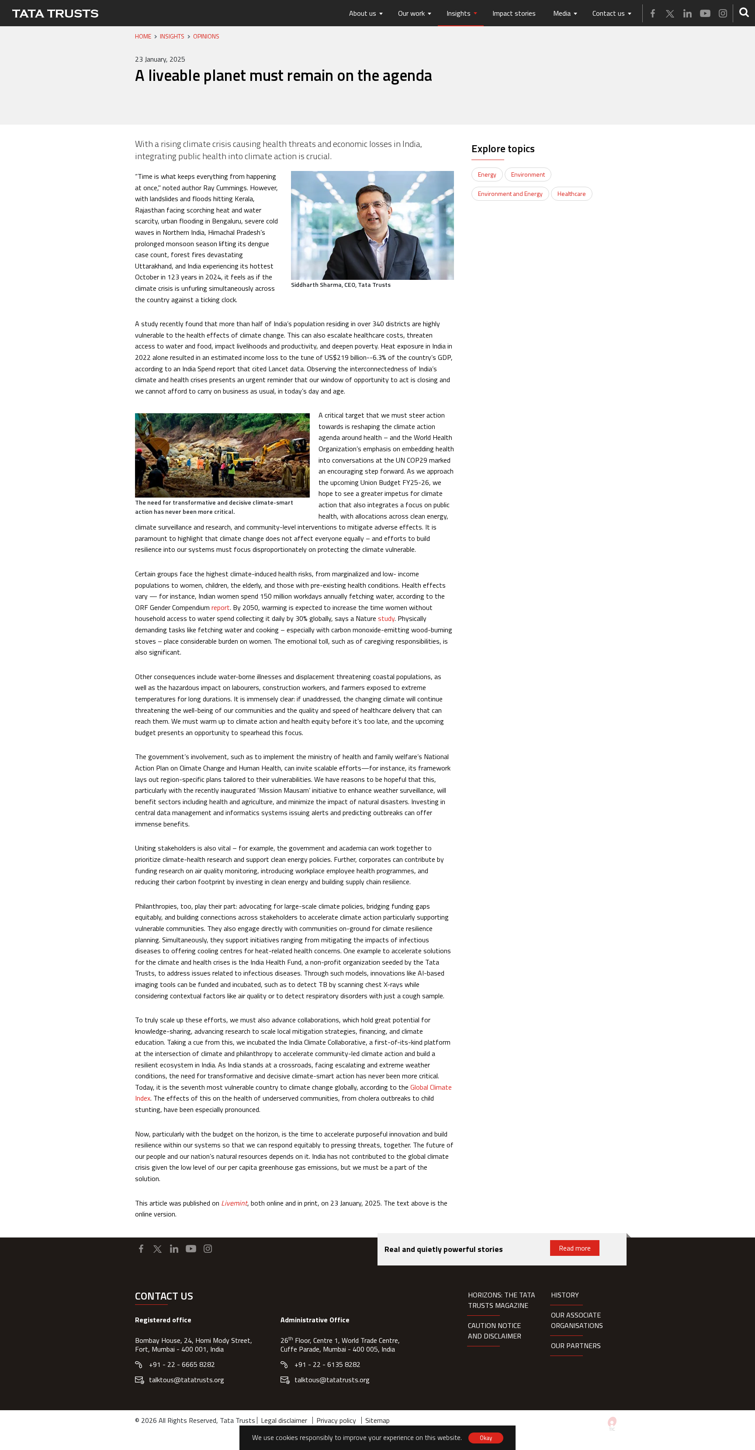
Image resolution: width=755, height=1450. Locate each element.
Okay (486, 1437)
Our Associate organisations (577, 1320)
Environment (528, 174)
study (386, 618)
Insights (459, 13)
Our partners (576, 1345)
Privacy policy (336, 1420)
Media (562, 13)
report (220, 607)
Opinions (206, 36)
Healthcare (572, 193)
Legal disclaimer (284, 1420)
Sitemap (377, 1420)
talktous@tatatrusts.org (186, 1379)
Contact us (608, 13)
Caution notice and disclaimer (494, 1330)
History (565, 1295)
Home (143, 36)
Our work (411, 13)
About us (362, 13)
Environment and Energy (510, 193)
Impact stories (514, 13)
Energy (487, 174)
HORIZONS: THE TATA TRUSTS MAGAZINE (501, 1300)
